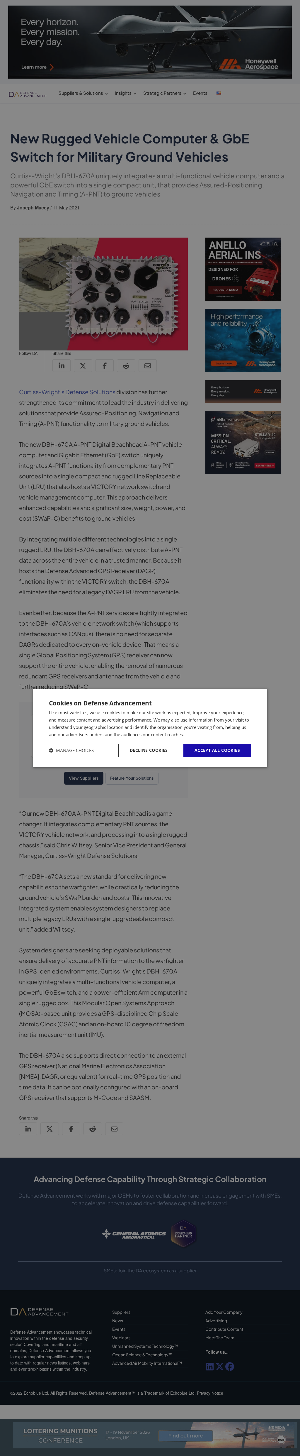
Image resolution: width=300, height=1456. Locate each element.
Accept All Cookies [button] (217, 750)
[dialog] (150, 728)
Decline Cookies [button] (149, 750)
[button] (71, 750)
